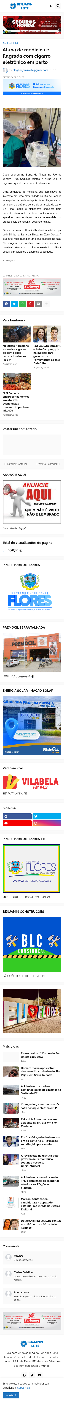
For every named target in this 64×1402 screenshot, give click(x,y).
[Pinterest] (30, 304)
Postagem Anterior (16, 464)
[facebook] (17, 816)
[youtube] (17, 823)
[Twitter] (14, 304)
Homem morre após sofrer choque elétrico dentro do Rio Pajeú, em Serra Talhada (40, 1071)
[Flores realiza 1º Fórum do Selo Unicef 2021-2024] (11, 1057)
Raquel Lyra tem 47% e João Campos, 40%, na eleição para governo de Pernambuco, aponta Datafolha (47, 354)
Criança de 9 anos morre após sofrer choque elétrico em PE (40, 1106)
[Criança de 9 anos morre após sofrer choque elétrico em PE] (11, 1108)
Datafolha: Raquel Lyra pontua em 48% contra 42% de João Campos (41, 1224)
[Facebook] (6, 304)
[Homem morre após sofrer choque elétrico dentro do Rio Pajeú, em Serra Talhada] (11, 1071)
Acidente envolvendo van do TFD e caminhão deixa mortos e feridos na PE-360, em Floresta (40, 1183)
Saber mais (23, 1387)
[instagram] (47, 823)
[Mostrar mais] (46, 304)
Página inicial (10, 43)
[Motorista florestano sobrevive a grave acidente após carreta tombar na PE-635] (17, 334)
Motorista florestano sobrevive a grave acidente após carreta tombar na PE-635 (16, 352)
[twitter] (47, 816)
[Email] (38, 304)
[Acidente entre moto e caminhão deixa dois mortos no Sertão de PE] (11, 1090)
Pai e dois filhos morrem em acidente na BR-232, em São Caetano (39, 1123)
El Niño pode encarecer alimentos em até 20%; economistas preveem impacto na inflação (16, 402)
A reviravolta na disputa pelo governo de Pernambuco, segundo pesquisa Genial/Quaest (39, 1161)
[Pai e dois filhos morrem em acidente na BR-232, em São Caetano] (11, 1123)
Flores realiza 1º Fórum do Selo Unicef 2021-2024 (41, 1055)
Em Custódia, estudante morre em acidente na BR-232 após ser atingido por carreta (40, 1141)
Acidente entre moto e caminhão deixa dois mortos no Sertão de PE (41, 1090)
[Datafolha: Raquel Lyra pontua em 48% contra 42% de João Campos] (11, 1224)
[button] (5, 6)
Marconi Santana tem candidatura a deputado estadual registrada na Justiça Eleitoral (40, 1204)
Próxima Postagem (47, 464)
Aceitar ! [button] (11, 1395)
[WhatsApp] (22, 304)
